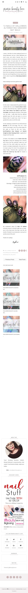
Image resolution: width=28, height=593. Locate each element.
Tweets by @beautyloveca (10, 567)
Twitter (13, 541)
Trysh (11, 32)
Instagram (7, 541)
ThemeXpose (12, 589)
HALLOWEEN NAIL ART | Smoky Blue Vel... (10, 288)
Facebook (21, 541)
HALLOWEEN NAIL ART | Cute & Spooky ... (11, 335)
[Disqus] (15, 366)
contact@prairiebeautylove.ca (15, 470)
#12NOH (15, 22)
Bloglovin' (20, 547)
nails (14, 254)
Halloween (12, 252)
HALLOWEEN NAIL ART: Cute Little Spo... (10, 311)
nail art (10, 254)
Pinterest (7, 547)
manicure (5, 254)
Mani (16, 252)
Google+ (14, 547)
